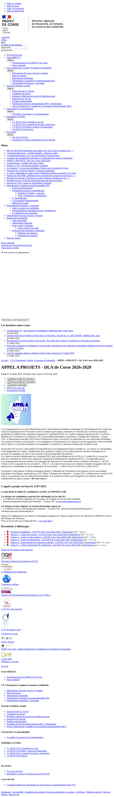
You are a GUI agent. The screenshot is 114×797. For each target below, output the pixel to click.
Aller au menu (13, 6)
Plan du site (14, 794)
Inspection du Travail (21, 98)
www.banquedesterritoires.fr (68, 501)
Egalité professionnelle (22, 101)
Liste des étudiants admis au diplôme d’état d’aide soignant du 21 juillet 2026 (40, 353)
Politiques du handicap (28, 233)
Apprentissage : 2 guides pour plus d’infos (25, 163)
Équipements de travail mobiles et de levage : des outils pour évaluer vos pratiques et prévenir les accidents (53, 340)
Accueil (4, 360)
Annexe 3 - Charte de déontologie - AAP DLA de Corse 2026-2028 (40, 540)
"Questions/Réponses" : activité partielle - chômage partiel (32, 153)
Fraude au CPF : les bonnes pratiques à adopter (27, 165)
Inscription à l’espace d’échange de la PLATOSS (33, 140)
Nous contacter (18, 65)
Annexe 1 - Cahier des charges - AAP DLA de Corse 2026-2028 (39, 534)
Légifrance (80, 792)
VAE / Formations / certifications (32, 195)
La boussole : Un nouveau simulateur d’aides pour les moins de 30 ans (37, 168)
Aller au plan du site (15, 11)
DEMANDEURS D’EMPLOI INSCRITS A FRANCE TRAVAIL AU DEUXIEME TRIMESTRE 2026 (53, 335)
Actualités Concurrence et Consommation (30, 114)
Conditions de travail (21, 93)
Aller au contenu (14, 3)
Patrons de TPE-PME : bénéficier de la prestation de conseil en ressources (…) (41, 175)
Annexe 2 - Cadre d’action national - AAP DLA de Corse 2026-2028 (41, 537)
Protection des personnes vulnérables (28, 230)
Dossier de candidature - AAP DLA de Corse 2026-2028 (35, 532)
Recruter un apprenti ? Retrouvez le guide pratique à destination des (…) (38, 178)
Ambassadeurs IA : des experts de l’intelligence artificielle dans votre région (40, 330)
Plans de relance (19, 76)
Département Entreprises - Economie (28, 83)
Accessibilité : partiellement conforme (28, 792)
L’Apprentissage (19, 198)
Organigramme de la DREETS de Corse (30, 63)
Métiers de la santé (20, 203)
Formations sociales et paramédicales (28, 190)
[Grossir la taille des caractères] (21, 382)
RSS (3, 42)
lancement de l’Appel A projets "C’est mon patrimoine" (31, 170)
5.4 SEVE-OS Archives (22, 129)
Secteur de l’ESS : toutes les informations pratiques (29, 183)
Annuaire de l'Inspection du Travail (16, 245)
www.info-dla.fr (46, 521)
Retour (10, 60)
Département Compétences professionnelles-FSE (33, 81)
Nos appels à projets (10, 248)
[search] (14, 47)
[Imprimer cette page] (17, 385)
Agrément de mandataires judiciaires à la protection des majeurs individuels (39, 158)
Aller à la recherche (15, 8)
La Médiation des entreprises (24, 213)
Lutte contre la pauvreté (28, 228)
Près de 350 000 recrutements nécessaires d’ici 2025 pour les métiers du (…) (40, 150)
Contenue (5, 37)
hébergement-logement (22, 223)
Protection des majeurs (28, 235)
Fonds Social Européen (22, 188)
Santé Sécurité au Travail (23, 91)
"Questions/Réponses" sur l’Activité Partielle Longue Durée (33, 155)
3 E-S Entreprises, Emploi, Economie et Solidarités (32, 360)
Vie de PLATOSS (20, 137)
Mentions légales (94, 792)
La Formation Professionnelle (25, 200)
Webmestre (6, 792)
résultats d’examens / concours (31, 193)
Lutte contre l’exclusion (22, 225)
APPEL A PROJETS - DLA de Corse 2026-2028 (28, 160)
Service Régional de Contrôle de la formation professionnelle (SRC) (42, 106)
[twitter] (21, 390)
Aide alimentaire (19, 220)
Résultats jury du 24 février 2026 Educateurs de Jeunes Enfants (34, 180)
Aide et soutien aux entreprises (25, 208)
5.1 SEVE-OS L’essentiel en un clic (28, 122)
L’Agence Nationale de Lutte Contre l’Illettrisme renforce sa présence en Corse (41, 173)
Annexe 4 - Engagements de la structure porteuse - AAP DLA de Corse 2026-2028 (47, 542)
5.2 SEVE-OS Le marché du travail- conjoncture (33, 124)
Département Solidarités (22, 78)
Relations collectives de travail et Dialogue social (33, 96)
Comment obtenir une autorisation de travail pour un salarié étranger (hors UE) (41, 785)
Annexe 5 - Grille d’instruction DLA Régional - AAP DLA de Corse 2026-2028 (46, 545)
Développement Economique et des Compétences (34, 210)
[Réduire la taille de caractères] (21, 379)
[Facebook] (12, 390)
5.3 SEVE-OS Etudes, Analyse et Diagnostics (32, 127)
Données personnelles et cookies (60, 792)
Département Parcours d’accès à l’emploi (30, 73)
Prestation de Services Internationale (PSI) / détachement (37, 103)
